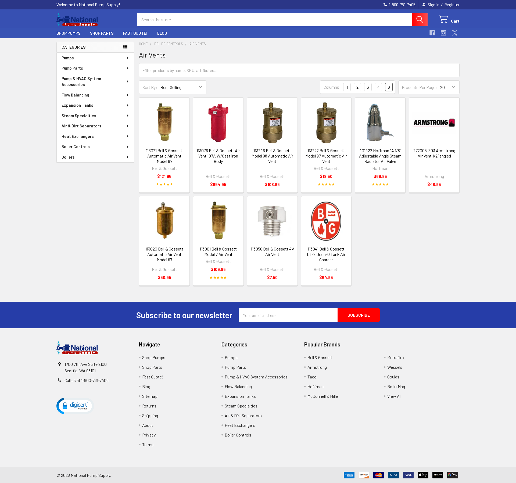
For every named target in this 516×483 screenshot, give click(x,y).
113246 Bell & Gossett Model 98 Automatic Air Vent (272, 156)
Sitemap (149, 396)
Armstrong (317, 367)
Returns (149, 405)
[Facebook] (432, 33)
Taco (312, 376)
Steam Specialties (79, 115)
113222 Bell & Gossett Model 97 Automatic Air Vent (326, 156)
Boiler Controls (76, 146)
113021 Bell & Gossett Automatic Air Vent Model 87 (164, 156)
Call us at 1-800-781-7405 (86, 380)
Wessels (394, 367)
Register (452, 4)
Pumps (68, 57)
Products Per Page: (419, 87)
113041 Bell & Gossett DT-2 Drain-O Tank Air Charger (326, 254)
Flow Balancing (75, 94)
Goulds (393, 376)
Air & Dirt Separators (81, 125)
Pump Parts (72, 68)
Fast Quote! (135, 33)
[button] (75, 405)
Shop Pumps (68, 33)
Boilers (68, 157)
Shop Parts (101, 33)
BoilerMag (396, 386)
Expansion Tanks (77, 105)
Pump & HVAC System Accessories (81, 81)
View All (394, 396)
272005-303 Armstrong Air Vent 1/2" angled (434, 153)
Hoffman (315, 386)
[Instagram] (443, 33)
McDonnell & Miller (323, 396)
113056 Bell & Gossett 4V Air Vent (272, 251)
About (147, 425)
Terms (147, 444)
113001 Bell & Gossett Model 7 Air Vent (218, 251)
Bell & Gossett (320, 357)
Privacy (149, 434)
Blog (162, 33)
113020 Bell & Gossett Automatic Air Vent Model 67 (164, 254)
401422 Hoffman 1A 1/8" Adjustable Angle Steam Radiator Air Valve (380, 156)
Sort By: (149, 87)
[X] (455, 33)
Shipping (150, 415)
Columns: (332, 87)
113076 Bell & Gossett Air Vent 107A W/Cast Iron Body (218, 156)
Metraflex (395, 357)
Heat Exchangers (78, 136)
